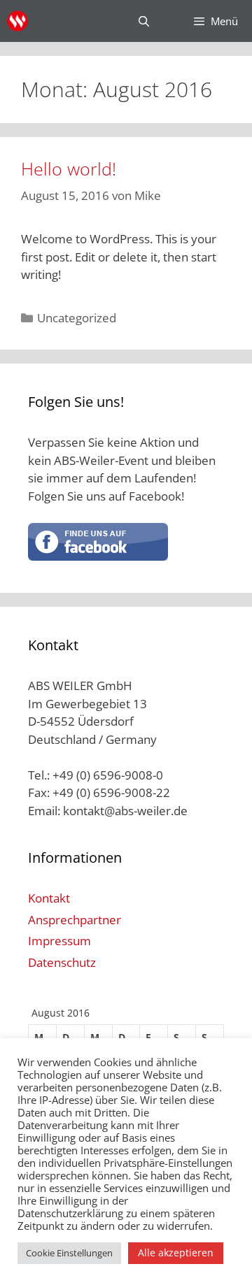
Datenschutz (62, 962)
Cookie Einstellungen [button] (69, 1253)
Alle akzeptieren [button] (176, 1252)
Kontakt (49, 898)
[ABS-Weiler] (17, 20)
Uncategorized (76, 318)
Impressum (59, 941)
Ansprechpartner (74, 920)
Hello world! (68, 168)
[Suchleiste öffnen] (143, 20)
